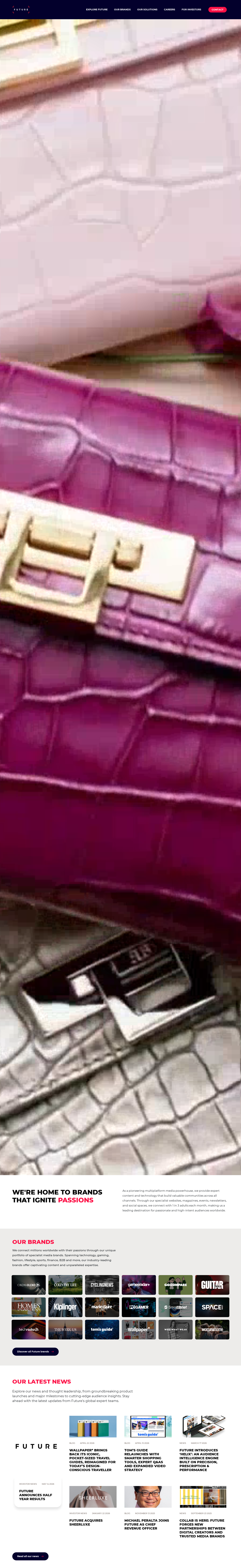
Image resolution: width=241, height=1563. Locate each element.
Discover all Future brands (33, 1351)
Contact (217, 9)
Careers (169, 9)
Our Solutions (147, 9)
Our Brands (122, 9)
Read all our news (28, 1556)
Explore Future (97, 9)
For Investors (191, 9)
